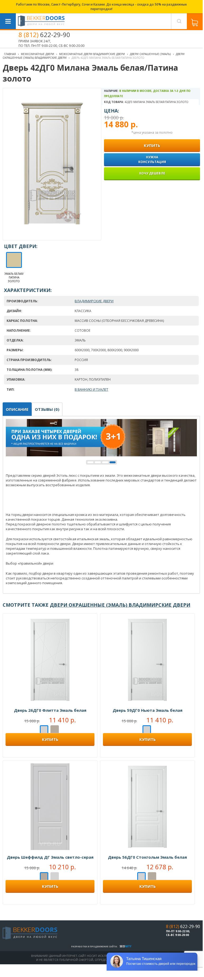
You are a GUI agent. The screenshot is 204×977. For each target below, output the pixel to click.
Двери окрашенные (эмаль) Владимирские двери (120, 605)
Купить (50, 739)
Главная (10, 54)
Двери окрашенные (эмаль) (150, 54)
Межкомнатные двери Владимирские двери (92, 54)
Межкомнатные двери (37, 54)
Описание (17, 409)
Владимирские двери (94, 301)
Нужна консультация (152, 159)
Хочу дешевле (152, 173)
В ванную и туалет (91, 389)
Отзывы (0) (47, 409)
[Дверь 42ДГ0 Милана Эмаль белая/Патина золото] (52, 235)
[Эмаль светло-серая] (54, 730)
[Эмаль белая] (44, 730)
